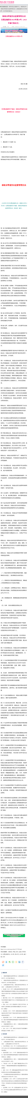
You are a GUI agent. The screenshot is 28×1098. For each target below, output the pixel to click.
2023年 (12, 954)
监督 (20, 951)
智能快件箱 (14, 545)
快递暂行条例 (15, 235)
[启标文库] (14, 32)
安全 (17, 951)
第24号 (17, 954)
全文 (4, 956)
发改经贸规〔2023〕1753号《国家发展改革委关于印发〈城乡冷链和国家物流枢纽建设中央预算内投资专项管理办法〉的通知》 (14, 1020)
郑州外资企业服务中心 (14, 6)
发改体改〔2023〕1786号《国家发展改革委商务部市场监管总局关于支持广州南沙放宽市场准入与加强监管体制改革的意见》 (14, 1013)
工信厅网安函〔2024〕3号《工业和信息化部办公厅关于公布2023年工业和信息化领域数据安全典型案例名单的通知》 (14, 1048)
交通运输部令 (6, 954)
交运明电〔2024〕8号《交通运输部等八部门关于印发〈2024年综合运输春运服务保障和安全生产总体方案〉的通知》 (14, 1090)
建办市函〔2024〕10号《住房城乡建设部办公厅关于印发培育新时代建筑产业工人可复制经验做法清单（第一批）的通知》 (14, 1000)
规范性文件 (24, 6)
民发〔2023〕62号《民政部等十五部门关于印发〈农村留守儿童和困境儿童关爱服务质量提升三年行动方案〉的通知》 (14, 1006)
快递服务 (16, 245)
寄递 (14, 951)
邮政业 (10, 951)
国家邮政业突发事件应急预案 (9, 677)
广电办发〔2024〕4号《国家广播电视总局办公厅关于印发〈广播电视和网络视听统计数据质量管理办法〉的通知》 (14, 1065)
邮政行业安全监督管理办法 (17, 925)
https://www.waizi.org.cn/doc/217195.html (11, 949)
